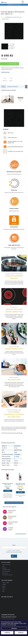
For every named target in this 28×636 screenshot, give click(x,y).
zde (15, 625)
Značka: (5, 19)
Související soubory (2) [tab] (12, 86)
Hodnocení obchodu (6, 571)
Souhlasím (20, 632)
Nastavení (14, 628)
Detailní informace (5, 72)
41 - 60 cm (16, 456)
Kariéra (3, 586)
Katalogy (4, 584)
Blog (3, 591)
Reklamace (4, 567)
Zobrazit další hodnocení (20, 533)
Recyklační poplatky (6, 569)
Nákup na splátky (5, 582)
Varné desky (17, 445)
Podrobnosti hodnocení (16, 17)
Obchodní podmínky (6, 564)
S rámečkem (17, 454)
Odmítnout (7, 632)
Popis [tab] (3, 86)
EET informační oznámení (7, 574)
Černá (15, 452)
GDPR (3, 566)
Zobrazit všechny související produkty (14, 502)
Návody (3, 587)
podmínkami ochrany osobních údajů (14, 551)
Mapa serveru (5, 573)
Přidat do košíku (13, 63)
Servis (3, 589)
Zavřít (8, 77)
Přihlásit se (15, 556)
